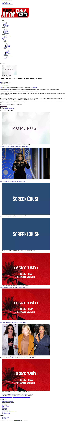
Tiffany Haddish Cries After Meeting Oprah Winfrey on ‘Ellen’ (19, 106)
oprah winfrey (6, 107)
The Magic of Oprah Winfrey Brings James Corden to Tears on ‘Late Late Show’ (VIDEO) (14, 146)
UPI (1, 82)
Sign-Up (3, 38)
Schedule (5, 21)
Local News (6, 30)
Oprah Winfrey (35, 87)
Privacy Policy (4, 409)
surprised (7, 89)
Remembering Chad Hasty (6, 3)
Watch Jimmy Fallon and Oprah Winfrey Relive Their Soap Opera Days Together (12, 216)
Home (3, 20)
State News (6, 29)
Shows (5, 41)
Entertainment (6, 33)
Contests (5, 23)
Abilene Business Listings (6, 413)
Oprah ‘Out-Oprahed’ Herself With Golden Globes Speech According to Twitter (12, 181)
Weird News (6, 31)
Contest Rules (4, 408)
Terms (3, 407)
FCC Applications (5, 405)
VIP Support (6, 26)
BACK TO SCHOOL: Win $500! (7, 4)
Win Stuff (3, 27)
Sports (5, 32)
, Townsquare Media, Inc (18, 420)
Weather (3, 34)
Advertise (5, 37)
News (5, 48)
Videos (13, 108)
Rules (5, 24)
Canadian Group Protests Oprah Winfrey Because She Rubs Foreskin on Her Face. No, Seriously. (15, 397)
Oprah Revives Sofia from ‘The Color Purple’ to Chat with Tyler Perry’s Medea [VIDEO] (14, 287)
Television (10, 108)
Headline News (6, 28)
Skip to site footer (9, 0)
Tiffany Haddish (2, 87)
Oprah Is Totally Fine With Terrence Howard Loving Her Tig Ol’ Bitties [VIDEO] (13, 322)
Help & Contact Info (7, 35)
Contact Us (6, 55)
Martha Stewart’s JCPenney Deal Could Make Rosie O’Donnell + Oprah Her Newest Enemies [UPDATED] (17, 357)
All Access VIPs (4, 22)
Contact (3, 412)
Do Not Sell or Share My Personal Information (9, 411)
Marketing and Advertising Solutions (8, 402)
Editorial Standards (5, 404)
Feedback (5, 36)
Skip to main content (3, 0)
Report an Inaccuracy (5, 406)
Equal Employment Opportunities (7, 401)
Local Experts (6, 25)
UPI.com (8, 102)
